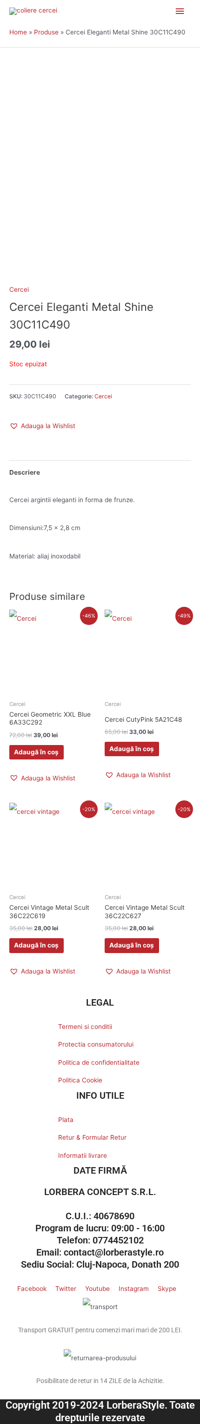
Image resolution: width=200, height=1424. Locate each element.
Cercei (19, 289)
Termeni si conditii (85, 1026)
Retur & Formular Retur (92, 1137)
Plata (65, 1119)
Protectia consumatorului (95, 1044)
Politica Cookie (80, 1080)
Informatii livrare (82, 1155)
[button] (42, 426)
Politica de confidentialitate (99, 1062)
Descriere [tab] (24, 472)
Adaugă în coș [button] (36, 752)
